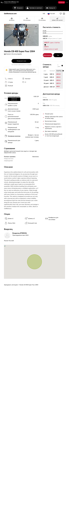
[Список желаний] (60, 13)
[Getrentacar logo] (10, 13)
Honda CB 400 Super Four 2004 (28, 284)
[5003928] (36, 26)
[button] (43, 13)
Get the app (61, 2)
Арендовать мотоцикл (11, 284)
